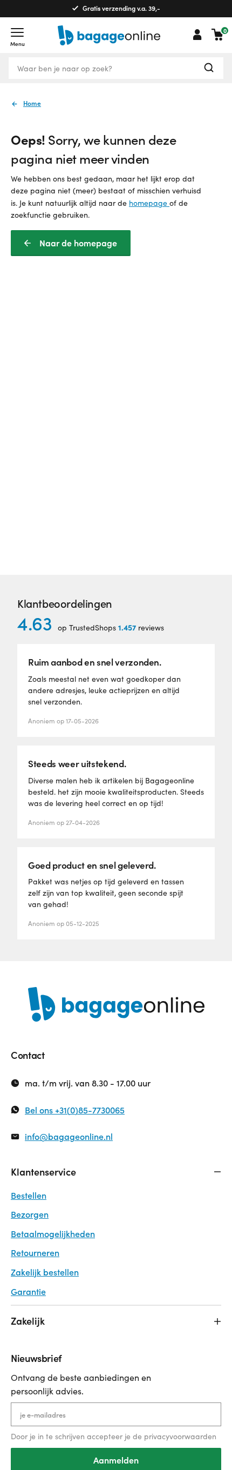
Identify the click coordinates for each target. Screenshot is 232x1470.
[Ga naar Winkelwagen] (217, 35)
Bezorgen (30, 1214)
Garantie (28, 1291)
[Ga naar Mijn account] (197, 34)
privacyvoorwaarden (180, 1436)
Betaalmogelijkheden (53, 1233)
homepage (149, 203)
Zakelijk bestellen (45, 1272)
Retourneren (35, 1252)
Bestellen (28, 1195)
